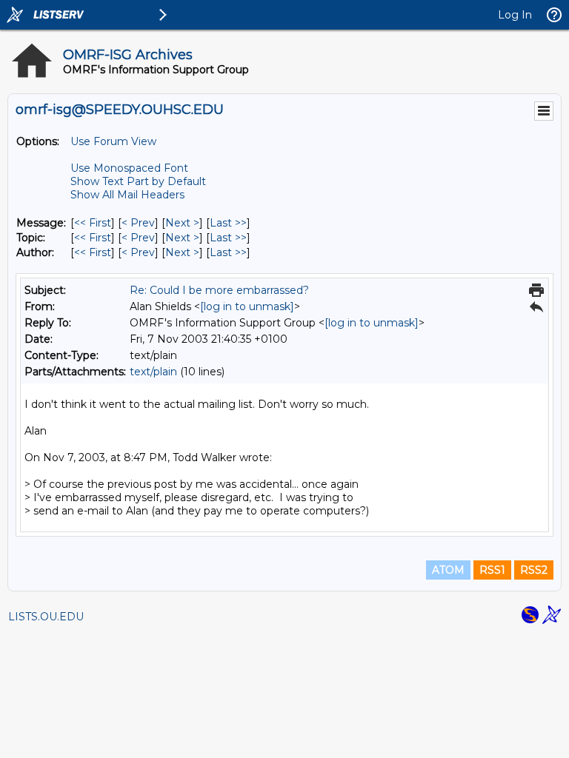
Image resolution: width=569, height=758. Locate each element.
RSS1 (492, 570)
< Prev (138, 222)
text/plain (153, 371)
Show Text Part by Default (138, 181)
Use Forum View (113, 141)
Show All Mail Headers (127, 194)
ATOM (448, 570)
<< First (92, 222)
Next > (182, 222)
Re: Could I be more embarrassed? (219, 290)
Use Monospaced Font (129, 168)
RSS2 (534, 570)
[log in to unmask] (247, 306)
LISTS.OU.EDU (46, 616)
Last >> (228, 222)
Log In (515, 14)
